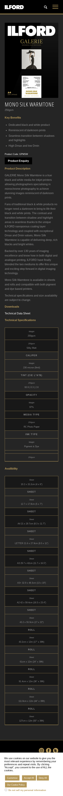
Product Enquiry (18, 160)
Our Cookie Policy (16, 785)
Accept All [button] (29, 778)
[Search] (44, 7)
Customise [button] (12, 778)
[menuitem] (46, 7)
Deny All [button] (43, 778)
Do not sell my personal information (27, 790)
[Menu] (53, 7)
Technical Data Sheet (17, 313)
